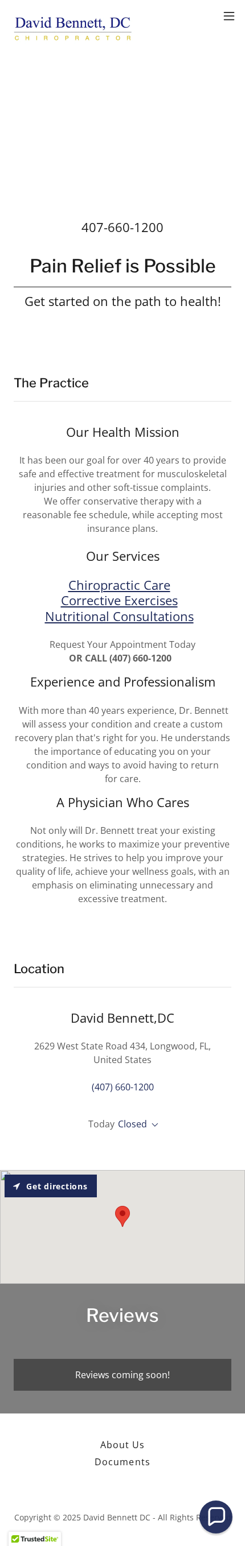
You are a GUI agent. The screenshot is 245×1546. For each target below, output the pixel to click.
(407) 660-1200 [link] (123, 1087)
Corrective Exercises (119, 600)
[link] (73, 15)
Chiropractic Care (119, 584)
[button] (229, 16)
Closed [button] (132, 1124)
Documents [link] (122, 1462)
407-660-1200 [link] (122, 226)
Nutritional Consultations (119, 616)
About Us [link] (122, 1444)
